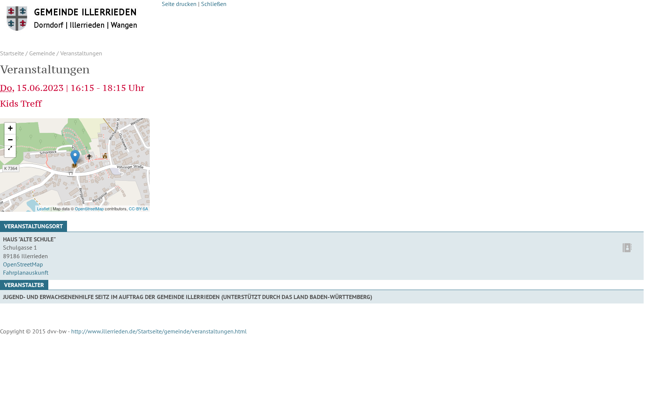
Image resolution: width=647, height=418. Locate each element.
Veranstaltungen (81, 53)
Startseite (12, 53)
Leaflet (43, 208)
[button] (10, 151)
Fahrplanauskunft (25, 272)
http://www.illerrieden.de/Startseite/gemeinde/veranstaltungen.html (159, 331)
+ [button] (10, 128)
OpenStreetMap (89, 208)
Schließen (214, 3)
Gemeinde (42, 53)
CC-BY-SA (138, 208)
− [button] (10, 139)
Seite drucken (179, 3)
